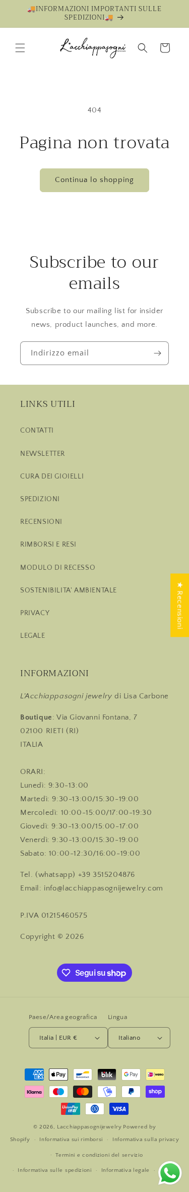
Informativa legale (125, 1170)
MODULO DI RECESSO (57, 568)
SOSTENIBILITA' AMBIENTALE (68, 590)
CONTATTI (37, 431)
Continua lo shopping (94, 179)
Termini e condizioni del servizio (99, 1155)
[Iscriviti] (157, 353)
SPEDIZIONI (40, 499)
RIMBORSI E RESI (48, 545)
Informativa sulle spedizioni (55, 1170)
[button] (20, 48)
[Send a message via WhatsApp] (170, 1173)
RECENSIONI (41, 522)
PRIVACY (34, 613)
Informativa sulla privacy (145, 1140)
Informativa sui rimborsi (71, 1140)
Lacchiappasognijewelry (89, 1127)
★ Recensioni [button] (179, 605)
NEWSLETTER (42, 454)
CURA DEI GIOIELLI (52, 476)
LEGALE (32, 636)
